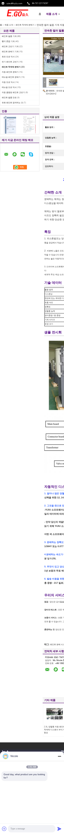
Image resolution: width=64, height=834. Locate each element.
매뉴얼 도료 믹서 (9, 87)
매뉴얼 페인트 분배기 (11, 77)
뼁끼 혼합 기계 (8, 41)
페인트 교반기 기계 (10, 46)
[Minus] (59, 756)
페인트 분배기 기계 (10, 51)
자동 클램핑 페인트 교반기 (13, 92)
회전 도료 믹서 (8, 56)
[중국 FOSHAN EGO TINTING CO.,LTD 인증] (10, 124)
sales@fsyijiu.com (14, 3)
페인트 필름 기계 (9, 36)
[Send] (59, 828)
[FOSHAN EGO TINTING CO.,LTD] (18, 13)
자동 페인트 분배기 (10, 72)
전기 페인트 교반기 (10, 61)
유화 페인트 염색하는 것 (12, 102)
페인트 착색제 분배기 (25, 25)
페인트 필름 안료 (9, 97)
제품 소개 (51, 13)
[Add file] (4, 828)
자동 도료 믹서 (8, 82)
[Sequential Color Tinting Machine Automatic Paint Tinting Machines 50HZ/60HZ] (53, 82)
